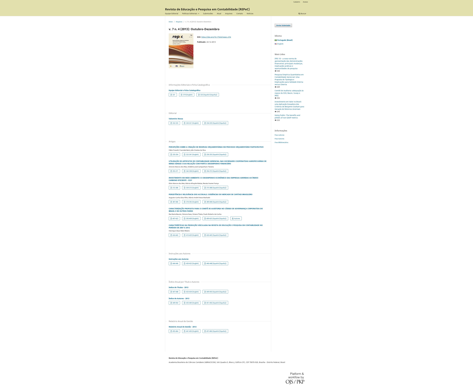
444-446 (175, 263)
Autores (237, 218)
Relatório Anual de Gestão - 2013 (182, 327)
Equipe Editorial (171, 13)
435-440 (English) (192, 303)
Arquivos (228, 13)
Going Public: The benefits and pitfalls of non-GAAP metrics (287, 116)
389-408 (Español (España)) (216, 202)
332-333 (175, 123)
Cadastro (296, 2)
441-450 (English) (192, 331)
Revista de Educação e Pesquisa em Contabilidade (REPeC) (207, 9)
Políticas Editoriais (190, 13)
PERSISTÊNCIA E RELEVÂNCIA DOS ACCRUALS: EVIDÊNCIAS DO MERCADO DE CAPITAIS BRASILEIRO (210, 194)
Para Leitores (279, 135)
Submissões (208, 13)
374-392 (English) (192, 202)
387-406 (175, 202)
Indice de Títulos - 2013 (178, 287)
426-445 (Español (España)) (216, 235)
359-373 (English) (192, 188)
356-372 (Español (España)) (216, 171)
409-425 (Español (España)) (216, 218)
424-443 (175, 235)
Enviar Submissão (283, 25)
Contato (239, 13)
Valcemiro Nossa (176, 118)
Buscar (303, 13)
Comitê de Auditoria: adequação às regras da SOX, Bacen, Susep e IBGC (289, 93)
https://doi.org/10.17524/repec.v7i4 (216, 37)
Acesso (305, 2)
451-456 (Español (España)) (216, 303)
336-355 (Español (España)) (216, 154)
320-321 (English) (192, 123)
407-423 (175, 218)
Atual (219, 13)
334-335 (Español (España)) (216, 123)
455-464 (175, 331)
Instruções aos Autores (178, 259)
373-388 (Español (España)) (216, 188)
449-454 (175, 303)
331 (173, 95)
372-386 (175, 188)
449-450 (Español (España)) (216, 292)
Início (171, 22)
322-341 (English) (192, 154)
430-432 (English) (192, 263)
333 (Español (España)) (208, 95)
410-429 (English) (192, 235)
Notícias (250, 13)
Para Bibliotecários (281, 142)
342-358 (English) (192, 171)
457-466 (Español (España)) (216, 331)
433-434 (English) (192, 292)
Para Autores (279, 139)
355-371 (175, 171)
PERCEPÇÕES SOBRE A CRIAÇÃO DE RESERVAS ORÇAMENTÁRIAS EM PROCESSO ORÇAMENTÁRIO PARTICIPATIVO (216, 147)
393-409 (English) (192, 218)
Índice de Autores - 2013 (179, 298)
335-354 (175, 154)
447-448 (175, 292)
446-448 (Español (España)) (216, 263)
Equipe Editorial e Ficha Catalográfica (184, 90)
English (280, 44)
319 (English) (188, 95)
